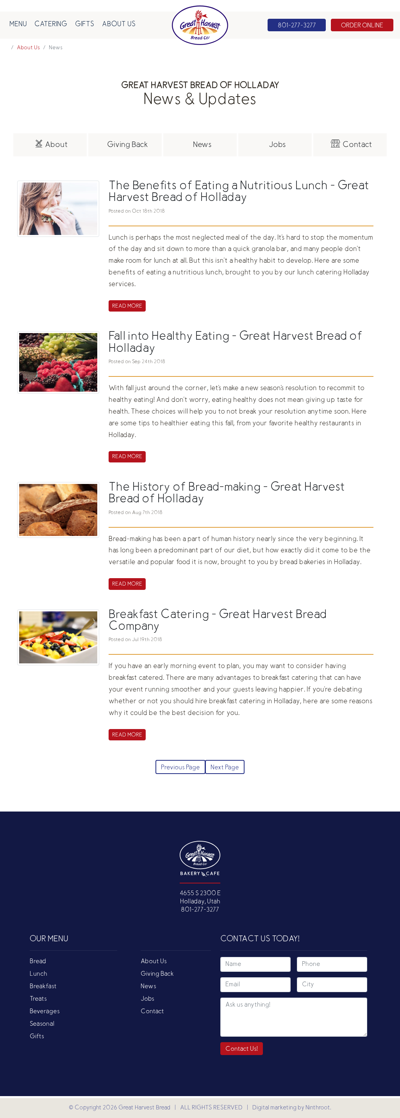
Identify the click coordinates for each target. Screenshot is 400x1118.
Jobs (147, 999)
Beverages (45, 1012)
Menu (18, 24)
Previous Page (180, 768)
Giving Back (157, 974)
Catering (50, 24)
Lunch (38, 974)
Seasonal (42, 1024)
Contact (152, 1012)
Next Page (225, 768)
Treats (38, 999)
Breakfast (43, 987)
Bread (38, 962)
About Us (119, 24)
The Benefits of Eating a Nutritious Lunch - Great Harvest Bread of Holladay (239, 192)
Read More (127, 306)
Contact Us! (241, 1049)
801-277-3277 (200, 910)
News (148, 987)
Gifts (84, 24)
